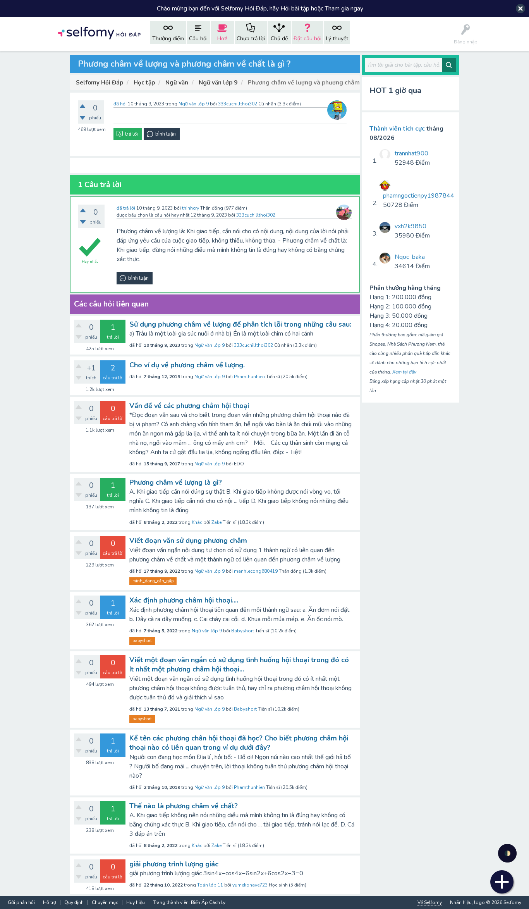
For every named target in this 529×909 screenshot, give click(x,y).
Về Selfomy (429, 902)
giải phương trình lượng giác (173, 864)
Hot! (222, 38)
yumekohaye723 (250, 885)
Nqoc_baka (410, 257)
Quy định (74, 902)
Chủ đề (279, 38)
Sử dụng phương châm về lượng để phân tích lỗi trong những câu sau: (240, 324)
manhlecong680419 (256, 571)
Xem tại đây (404, 372)
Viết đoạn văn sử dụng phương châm (188, 540)
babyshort (142, 641)
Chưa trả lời (251, 38)
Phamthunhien (249, 377)
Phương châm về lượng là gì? (175, 482)
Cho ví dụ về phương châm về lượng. (187, 365)
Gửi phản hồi (21, 902)
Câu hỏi (198, 38)
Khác (197, 522)
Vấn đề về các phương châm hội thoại (189, 405)
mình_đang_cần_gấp (152, 581)
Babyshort (242, 631)
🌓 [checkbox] (507, 853)
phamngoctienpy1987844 (418, 195)
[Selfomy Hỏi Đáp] (99, 32)
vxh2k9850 (410, 226)
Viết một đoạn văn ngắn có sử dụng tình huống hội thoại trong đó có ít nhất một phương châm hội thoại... (239, 664)
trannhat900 (411, 153)
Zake (216, 522)
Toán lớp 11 (210, 885)
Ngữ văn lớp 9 (194, 104)
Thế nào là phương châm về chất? (183, 806)
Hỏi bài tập (294, 8)
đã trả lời (126, 208)
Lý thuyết (337, 38)
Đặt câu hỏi (307, 38)
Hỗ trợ (49, 902)
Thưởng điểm (168, 38)
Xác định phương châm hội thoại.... (183, 600)
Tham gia (337, 8)
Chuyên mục (105, 902)
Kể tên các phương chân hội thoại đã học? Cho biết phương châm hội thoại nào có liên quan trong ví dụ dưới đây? (238, 742)
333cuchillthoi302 (253, 345)
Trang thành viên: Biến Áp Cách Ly (189, 902)
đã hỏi (120, 104)
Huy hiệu (135, 902)
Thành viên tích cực (397, 128)
